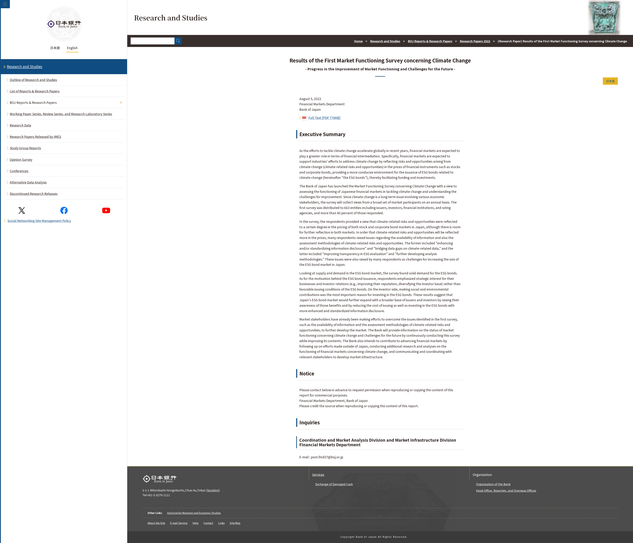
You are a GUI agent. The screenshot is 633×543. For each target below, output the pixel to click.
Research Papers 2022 (475, 41)
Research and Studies (24, 66)
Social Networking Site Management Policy (39, 220)
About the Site (156, 523)
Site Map (235, 523)
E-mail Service (178, 523)
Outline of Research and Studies (33, 79)
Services (318, 474)
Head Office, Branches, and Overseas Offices (506, 490)
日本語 (55, 47)
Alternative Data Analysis (28, 182)
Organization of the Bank (493, 484)
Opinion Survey (21, 159)
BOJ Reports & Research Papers (33, 102)
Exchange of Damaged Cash (334, 484)
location (213, 490)
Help (195, 523)
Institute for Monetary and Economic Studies (194, 513)
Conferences (19, 171)
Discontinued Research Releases (34, 193)
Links (221, 523)
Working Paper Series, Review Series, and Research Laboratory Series (61, 114)
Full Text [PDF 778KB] (324, 117)
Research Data (20, 125)
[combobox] (153, 40)
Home (358, 41)
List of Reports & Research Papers (35, 91)
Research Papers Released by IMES (35, 136)
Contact (208, 523)
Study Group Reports (25, 148)
